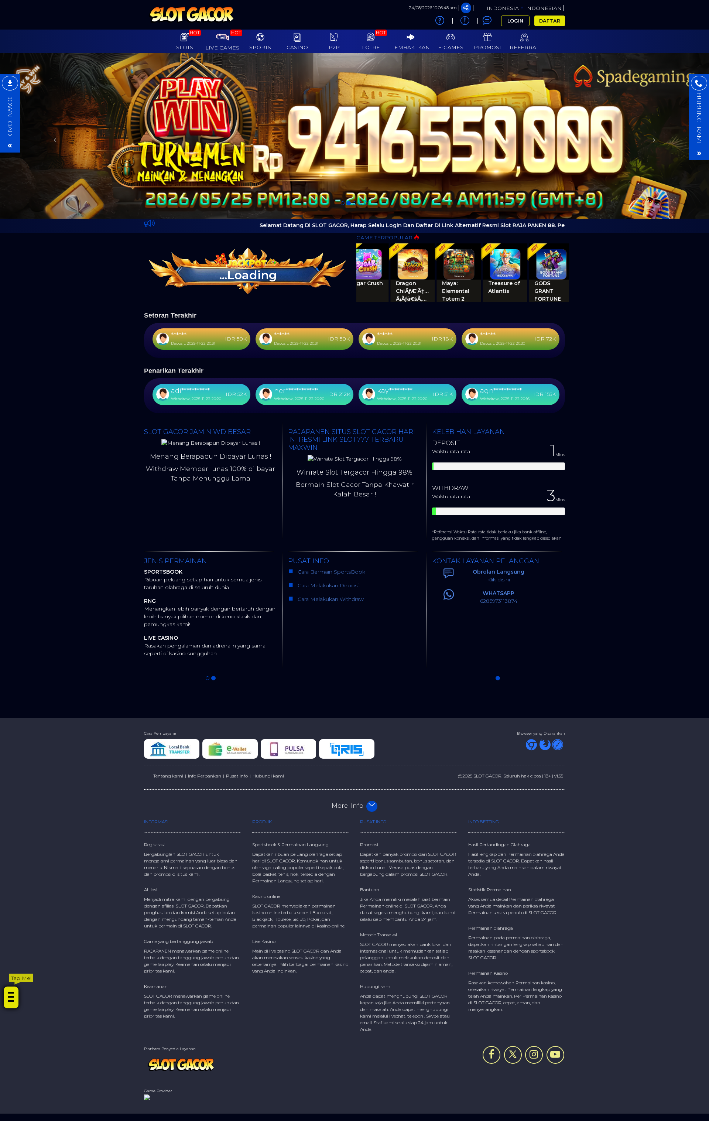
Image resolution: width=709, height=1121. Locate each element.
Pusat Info (237, 658)
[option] (354, 77)
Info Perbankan (204, 658)
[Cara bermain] (440, 21)
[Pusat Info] (465, 21)
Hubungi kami (268, 658)
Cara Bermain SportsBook (330, 454)
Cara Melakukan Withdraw (329, 481)
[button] (53, 77)
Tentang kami (168, 658)
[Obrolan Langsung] (487, 20)
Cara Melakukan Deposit (328, 468)
